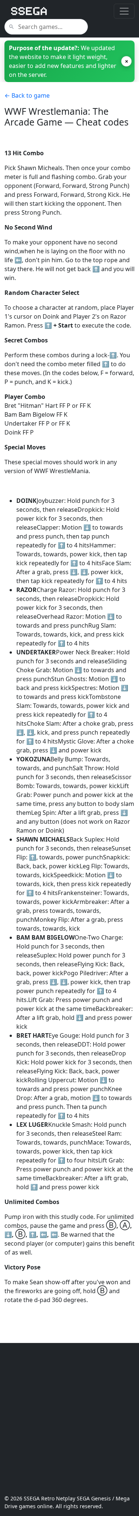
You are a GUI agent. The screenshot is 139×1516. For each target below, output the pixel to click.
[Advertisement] (69, 1419)
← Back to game (27, 95)
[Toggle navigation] (124, 11)
